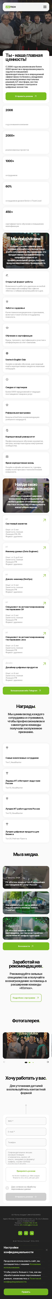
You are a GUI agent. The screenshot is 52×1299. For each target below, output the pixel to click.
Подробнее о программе (24, 998)
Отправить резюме (24, 96)
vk (26, 1233)
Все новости (24, 946)
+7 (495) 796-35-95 (29, 1223)
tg (32, 1233)
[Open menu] (44, 7)
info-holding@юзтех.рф (29, 1225)
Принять (26, 1292)
